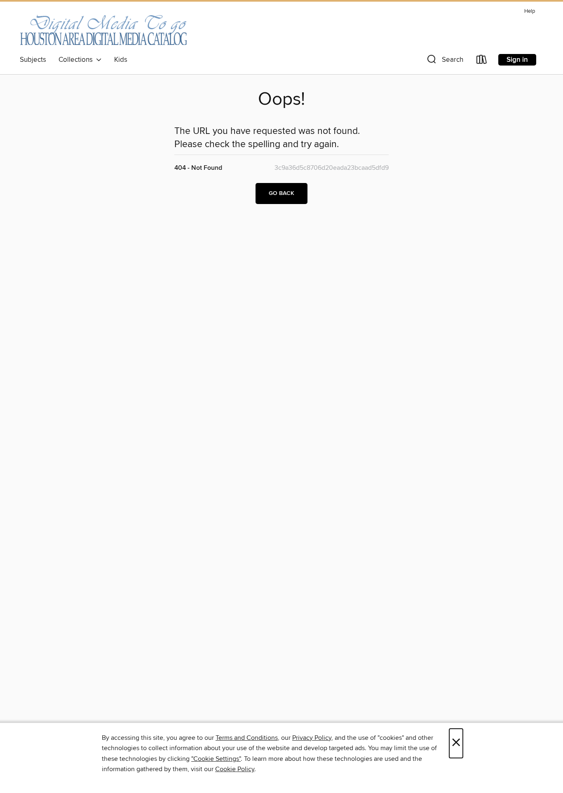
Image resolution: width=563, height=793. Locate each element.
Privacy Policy (311, 738)
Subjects (33, 59)
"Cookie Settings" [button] (216, 759)
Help (529, 11)
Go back (281, 193)
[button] (444, 61)
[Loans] (481, 61)
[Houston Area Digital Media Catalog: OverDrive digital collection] (103, 28)
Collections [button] (77, 59)
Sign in (517, 59)
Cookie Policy (234, 769)
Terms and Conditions (247, 738)
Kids (120, 59)
